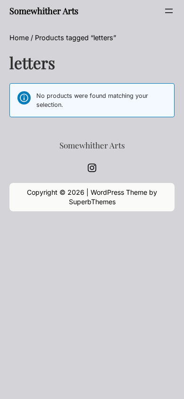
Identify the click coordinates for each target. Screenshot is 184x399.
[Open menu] (169, 11)
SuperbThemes (92, 202)
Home (19, 38)
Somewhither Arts (43, 11)
